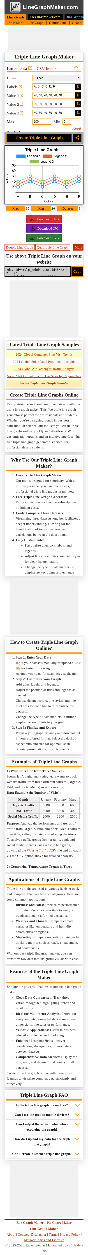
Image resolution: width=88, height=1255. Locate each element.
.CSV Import (46, 68)
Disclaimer (38, 1234)
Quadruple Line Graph (53, 247)
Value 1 (13, 95)
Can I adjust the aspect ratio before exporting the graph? (42, 1126)
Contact (23, 1234)
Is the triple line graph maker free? (42, 1105)
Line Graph (15, 17)
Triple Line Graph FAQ (44, 1095)
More (78, 247)
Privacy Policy (70, 1234)
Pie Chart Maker (59, 1222)
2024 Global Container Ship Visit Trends (44, 354)
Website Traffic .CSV (41, 850)
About (11, 1234)
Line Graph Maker (44, 1228)
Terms (53, 1234)
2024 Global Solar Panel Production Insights (44, 361)
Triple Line (15, 23)
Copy (77, 271)
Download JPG (48, 228)
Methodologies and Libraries (44, 1240)
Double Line (58, 23)
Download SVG (48, 238)
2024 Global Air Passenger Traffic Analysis (44, 369)
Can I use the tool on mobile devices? (42, 1114)
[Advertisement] (44, 38)
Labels (13, 87)
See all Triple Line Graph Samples (44, 383)
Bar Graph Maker (30, 1222)
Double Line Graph (19, 247)
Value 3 (13, 113)
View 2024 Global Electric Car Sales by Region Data (44, 376)
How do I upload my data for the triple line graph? (42, 1141)
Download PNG (48, 219)
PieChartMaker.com (45, 17)
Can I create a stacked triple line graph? (42, 1154)
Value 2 (13, 104)
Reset (76, 128)
